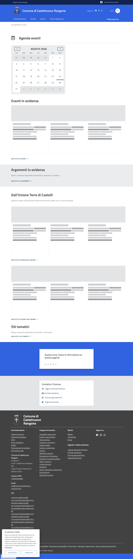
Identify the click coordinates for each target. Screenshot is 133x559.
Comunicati (72, 437)
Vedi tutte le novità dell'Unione (23, 260)
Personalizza (8, 547)
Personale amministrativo (20, 448)
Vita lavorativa (44, 440)
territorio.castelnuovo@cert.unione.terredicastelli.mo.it (22, 504)
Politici (13, 445)
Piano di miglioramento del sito (106, 546)
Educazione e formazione (48, 456)
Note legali (81, 546)
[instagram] (98, 11)
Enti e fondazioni (17, 442)
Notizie (70, 434)
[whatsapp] (101, 11)
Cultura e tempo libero (47, 437)
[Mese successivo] (60, 49)
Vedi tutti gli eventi (18, 159)
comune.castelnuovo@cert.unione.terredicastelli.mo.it (22, 499)
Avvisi (70, 440)
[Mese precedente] (17, 49)
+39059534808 (17, 478)
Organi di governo (17, 434)
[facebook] (95, 11)
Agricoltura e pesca (46, 475)
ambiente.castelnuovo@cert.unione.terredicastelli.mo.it (22, 518)
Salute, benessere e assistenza (50, 469)
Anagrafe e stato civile (47, 434)
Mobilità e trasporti (46, 453)
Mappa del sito (90, 546)
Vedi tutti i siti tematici (20, 336)
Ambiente (43, 467)
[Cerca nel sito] (117, 10)
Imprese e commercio (47, 442)
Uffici (13, 440)
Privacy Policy (72, 546)
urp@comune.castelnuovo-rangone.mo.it (21, 487)
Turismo (42, 450)
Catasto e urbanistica (47, 448)
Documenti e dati (17, 450)
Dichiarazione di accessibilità (58, 546)
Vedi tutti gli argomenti (20, 181)
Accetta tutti (12, 553)
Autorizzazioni (44, 472)
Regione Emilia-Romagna (20, 2)
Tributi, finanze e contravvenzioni (45, 463)
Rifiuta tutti (29, 553)
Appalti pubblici (44, 445)
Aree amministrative (18, 437)
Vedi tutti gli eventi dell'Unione (23, 319)
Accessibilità (44, 546)
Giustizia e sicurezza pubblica (49, 459)
